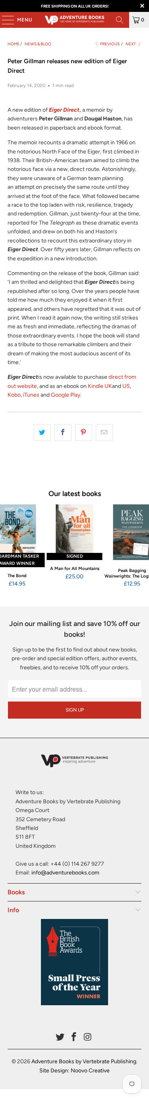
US (126, 386)
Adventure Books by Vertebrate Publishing (83, 1061)
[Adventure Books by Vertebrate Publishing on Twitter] (60, 1037)
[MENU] (4, 20)
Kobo (14, 395)
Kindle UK (100, 386)
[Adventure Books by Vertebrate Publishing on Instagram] (88, 1037)
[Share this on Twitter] (42, 432)
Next (131, 44)
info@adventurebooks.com (65, 872)
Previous (109, 44)
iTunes (31, 395)
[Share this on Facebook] (63, 432)
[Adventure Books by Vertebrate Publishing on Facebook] (74, 1037)
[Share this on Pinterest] (83, 432)
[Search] (119, 20)
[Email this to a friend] (104, 432)
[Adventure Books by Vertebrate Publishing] (74, 20)
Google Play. (66, 395)
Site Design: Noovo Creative (74, 1070)
